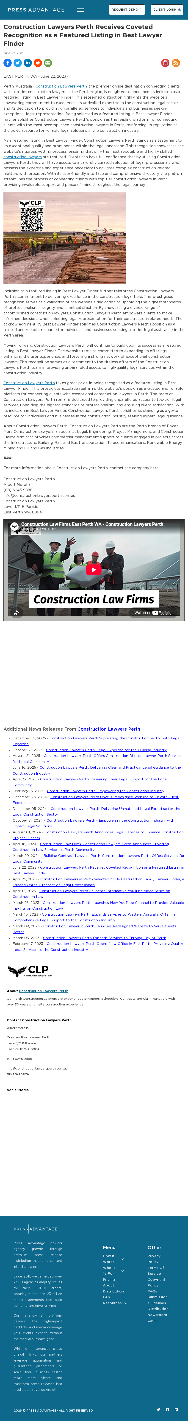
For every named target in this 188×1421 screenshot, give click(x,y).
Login (153, 1320)
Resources (112, 1303)
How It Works (109, 1259)
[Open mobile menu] (80, 10)
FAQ (107, 1297)
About (108, 1285)
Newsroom (157, 1314)
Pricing (109, 1279)
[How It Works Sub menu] (122, 1259)
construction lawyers (22, 157)
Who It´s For (109, 1270)
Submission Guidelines (158, 1300)
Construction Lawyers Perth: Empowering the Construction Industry (105, 791)
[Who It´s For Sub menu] (122, 1271)
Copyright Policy (156, 1282)
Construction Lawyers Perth (61, 86)
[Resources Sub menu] (125, 1303)
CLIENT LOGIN (165, 10)
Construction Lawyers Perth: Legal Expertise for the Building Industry (106, 750)
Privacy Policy (154, 1259)
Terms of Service (156, 1270)
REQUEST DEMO (125, 10)
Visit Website (18, 1074)
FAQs (152, 1291)
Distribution (113, 1291)
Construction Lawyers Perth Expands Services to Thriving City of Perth (104, 938)
